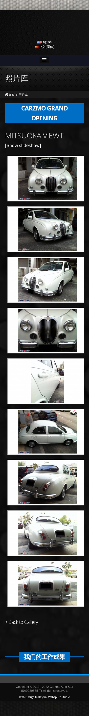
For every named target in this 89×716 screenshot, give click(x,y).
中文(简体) (46, 46)
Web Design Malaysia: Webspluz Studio (44, 697)
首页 (12, 95)
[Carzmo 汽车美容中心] (44, 26)
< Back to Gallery (21, 622)
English (46, 42)
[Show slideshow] (23, 145)
